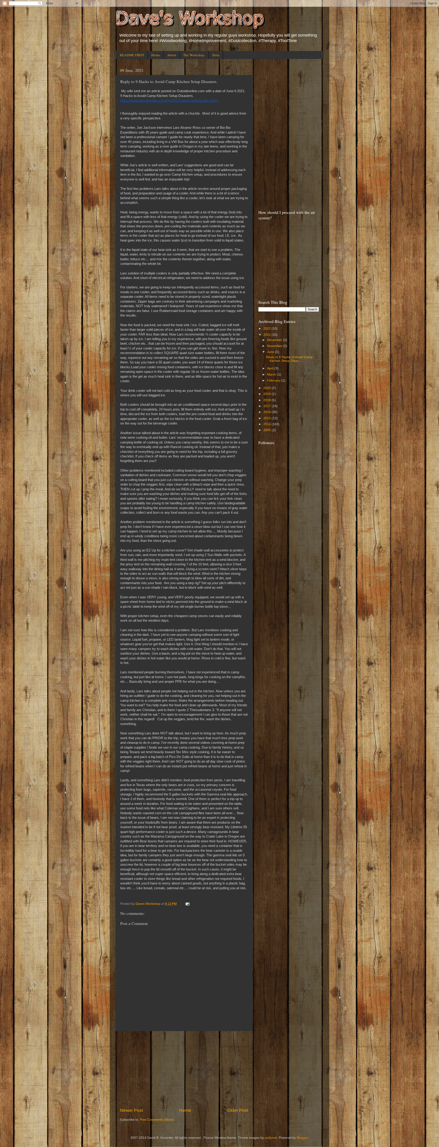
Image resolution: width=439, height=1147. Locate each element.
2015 (267, 418)
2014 (267, 424)
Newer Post (131, 1110)
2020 (267, 388)
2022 (267, 328)
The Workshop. (194, 55)
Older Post (237, 1110)
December (275, 340)
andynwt (271, 1137)
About (171, 55)
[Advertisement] (184, 1069)
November (275, 346)
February (274, 380)
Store (216, 55)
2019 (267, 394)
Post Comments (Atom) (157, 1119)
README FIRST (132, 55)
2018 (267, 400)
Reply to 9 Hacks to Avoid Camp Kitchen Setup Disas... (289, 359)
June (271, 352)
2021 (267, 334)
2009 (267, 430)
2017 (267, 406)
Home (155, 55)
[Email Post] (187, 903)
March (272, 374)
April (270, 368)
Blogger (302, 1137)
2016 (267, 412)
